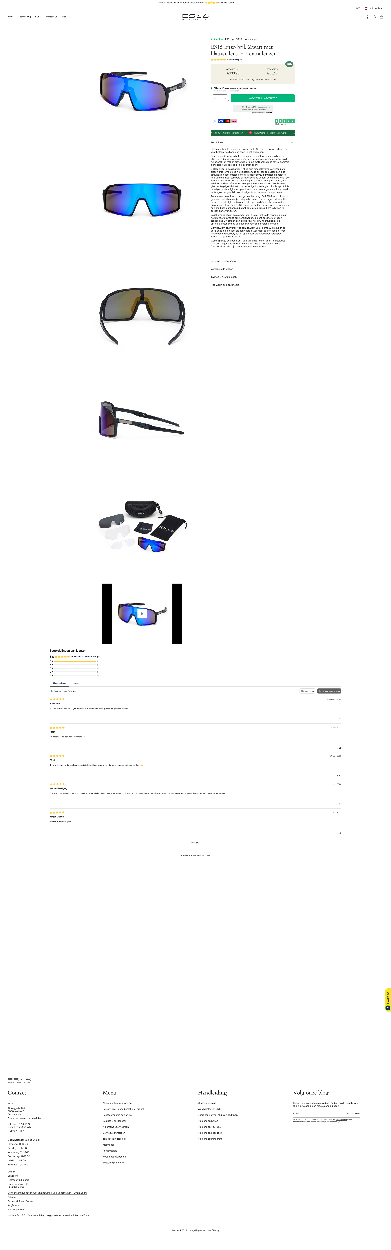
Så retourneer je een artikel (117, 928)
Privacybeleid (110, 964)
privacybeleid (341, 933)
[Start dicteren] (236, 251)
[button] (24, 17)
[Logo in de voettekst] (19, 894)
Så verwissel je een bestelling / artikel (123, 922)
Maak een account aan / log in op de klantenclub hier (253, 79)
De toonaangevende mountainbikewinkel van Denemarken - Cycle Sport (47, 1006)
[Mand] (381, 17)
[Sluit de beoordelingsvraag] (292, 148)
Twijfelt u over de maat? (224, 276)
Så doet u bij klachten (114, 934)
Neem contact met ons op (117, 916)
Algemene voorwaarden (116, 940)
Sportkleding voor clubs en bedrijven (218, 928)
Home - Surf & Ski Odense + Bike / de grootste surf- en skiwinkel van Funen (49, 1028)
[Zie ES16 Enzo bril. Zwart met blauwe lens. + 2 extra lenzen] (142, 614)
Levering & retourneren (223, 261)
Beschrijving (217, 142)
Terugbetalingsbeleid (114, 952)
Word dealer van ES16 (209, 922)
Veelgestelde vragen (222, 268)
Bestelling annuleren (114, 976)
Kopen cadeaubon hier (115, 970)
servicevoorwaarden (301, 935)
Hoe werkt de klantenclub (225, 284)
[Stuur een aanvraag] (241, 250)
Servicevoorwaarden (114, 946)
